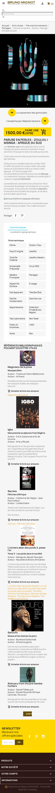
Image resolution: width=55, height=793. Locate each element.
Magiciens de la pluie (18, 395)
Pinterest (22, 215)
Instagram (43, 736)
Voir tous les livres (29, 713)
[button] (4, 71)
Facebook (29, 736)
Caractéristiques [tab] (18, 227)
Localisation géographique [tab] (23, 232)
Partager (15, 215)
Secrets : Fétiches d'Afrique (21, 523)
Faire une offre (32, 132)
